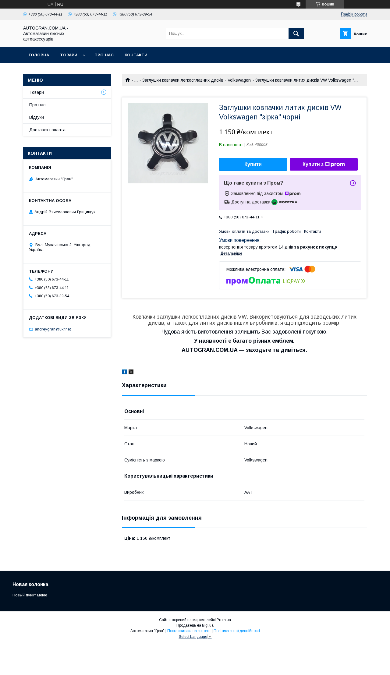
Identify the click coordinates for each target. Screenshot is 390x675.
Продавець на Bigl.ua (195, 625)
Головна (39, 55)
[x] (131, 372)
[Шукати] (296, 33)
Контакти (136, 55)
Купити (253, 164)
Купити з (313, 164)
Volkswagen (239, 80)
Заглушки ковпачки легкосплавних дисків (182, 80)
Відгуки (36, 117)
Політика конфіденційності (237, 631)
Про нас (104, 55)
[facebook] (124, 372)
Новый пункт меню (29, 595)
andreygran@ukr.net (53, 329)
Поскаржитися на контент (189, 631)
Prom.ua (224, 620)
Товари (68, 55)
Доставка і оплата (47, 129)
